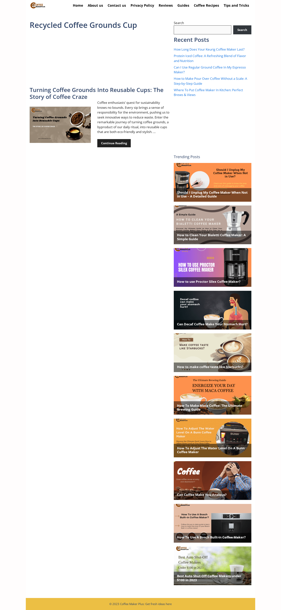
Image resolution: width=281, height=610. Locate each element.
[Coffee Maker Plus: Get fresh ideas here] (38, 5)
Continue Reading (114, 143)
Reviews (166, 5)
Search (179, 23)
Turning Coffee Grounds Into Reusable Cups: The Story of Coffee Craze (96, 93)
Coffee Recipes (206, 5)
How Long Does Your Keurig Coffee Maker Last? (209, 49)
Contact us (117, 5)
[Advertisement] (100, 58)
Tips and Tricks (236, 5)
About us (95, 5)
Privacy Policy (142, 5)
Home (78, 5)
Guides (183, 5)
